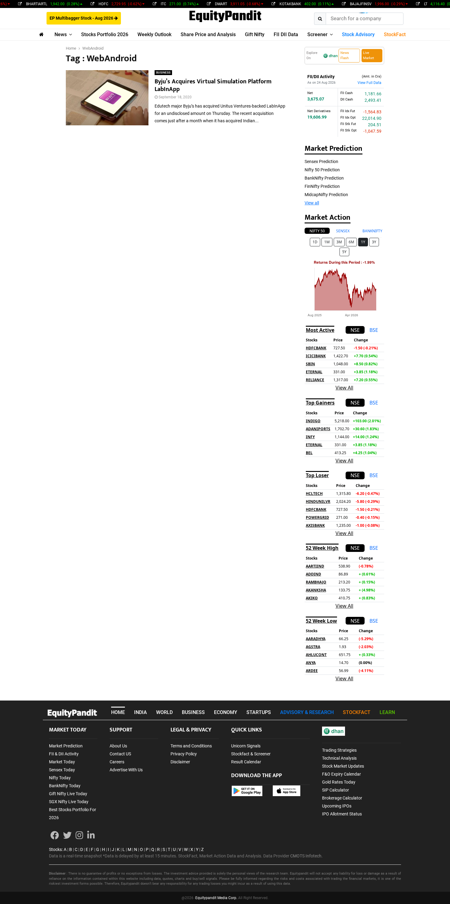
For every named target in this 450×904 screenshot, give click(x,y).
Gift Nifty (254, 34)
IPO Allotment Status (342, 813)
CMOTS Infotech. (306, 855)
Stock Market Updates (343, 766)
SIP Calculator (335, 790)
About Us (118, 745)
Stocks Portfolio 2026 (104, 34)
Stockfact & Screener (251, 753)
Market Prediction (66, 745)
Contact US (120, 753)
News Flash (344, 55)
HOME (118, 712)
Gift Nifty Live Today (68, 793)
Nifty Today (60, 777)
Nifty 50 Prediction (322, 169)
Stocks (55, 849)
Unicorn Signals (246, 745)
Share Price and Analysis (208, 34)
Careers (117, 761)
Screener (317, 34)
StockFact (395, 34)
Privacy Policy (184, 753)
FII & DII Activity (64, 753)
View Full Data (369, 83)
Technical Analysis (339, 758)
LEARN (387, 712)
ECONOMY (225, 712)
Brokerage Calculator (342, 798)
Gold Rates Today (338, 782)
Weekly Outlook (154, 34)
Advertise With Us (126, 769)
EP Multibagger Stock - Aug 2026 (82, 18)
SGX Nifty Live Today (68, 801)
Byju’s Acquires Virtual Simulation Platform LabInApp (213, 85)
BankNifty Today (65, 785)
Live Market (368, 55)
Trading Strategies (339, 750)
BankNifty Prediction (324, 178)
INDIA (140, 712)
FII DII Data (286, 34)
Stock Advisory (358, 34)
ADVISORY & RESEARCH (307, 712)
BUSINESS (163, 72)
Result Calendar (246, 761)
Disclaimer (180, 761)
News (60, 34)
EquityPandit (225, 16)
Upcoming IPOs (336, 805)
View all (312, 202)
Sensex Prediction (321, 161)
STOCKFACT (356, 712)
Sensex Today (62, 769)
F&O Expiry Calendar (341, 774)
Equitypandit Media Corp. (216, 898)
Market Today (62, 761)
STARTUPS (258, 712)
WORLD (164, 712)
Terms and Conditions (191, 745)
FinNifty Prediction (322, 186)
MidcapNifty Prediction (326, 194)
